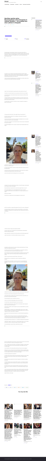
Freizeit (21, 4)
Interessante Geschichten (26, 4)
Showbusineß (12, 4)
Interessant (17, 4)
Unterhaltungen (7, 4)
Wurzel (6, 1)
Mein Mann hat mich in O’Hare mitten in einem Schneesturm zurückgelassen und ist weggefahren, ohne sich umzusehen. (18, 431)
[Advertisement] (23, 12)
